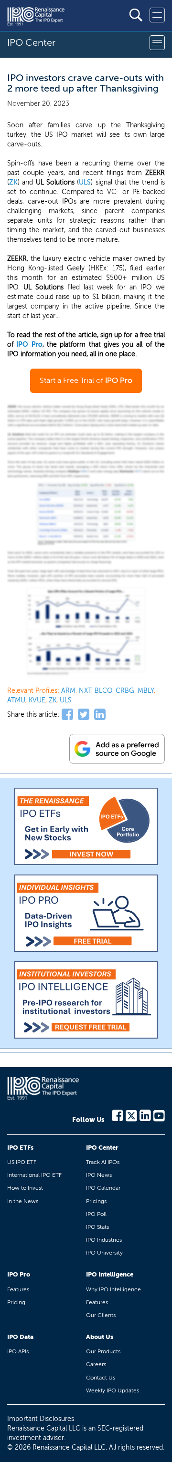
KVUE (37, 700)
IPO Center (102, 1147)
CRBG (125, 691)
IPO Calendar (103, 1187)
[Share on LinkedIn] (100, 714)
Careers (96, 1364)
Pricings (96, 1201)
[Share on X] (83, 714)
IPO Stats (97, 1227)
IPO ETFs (20, 1147)
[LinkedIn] (145, 1115)
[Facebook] (117, 1115)
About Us (99, 1336)
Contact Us (100, 1377)
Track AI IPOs (102, 1162)
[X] (131, 1115)
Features (18, 1289)
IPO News (99, 1175)
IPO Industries (104, 1239)
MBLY (146, 691)
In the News (22, 1201)
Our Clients (101, 1315)
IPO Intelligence (109, 1274)
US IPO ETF (21, 1162)
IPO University (104, 1252)
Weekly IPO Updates (112, 1390)
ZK (13, 182)
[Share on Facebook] (67, 714)
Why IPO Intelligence (113, 1289)
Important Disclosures (40, 1419)
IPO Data (20, 1336)
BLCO (103, 691)
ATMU (16, 700)
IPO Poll (96, 1214)
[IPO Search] (135, 15)
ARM (68, 691)
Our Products (103, 1351)
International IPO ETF (34, 1175)
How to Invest (25, 1187)
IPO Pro (29, 344)
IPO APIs (18, 1351)
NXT (85, 691)
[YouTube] (159, 1115)
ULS (85, 182)
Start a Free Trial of (86, 380)
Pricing (16, 1302)
